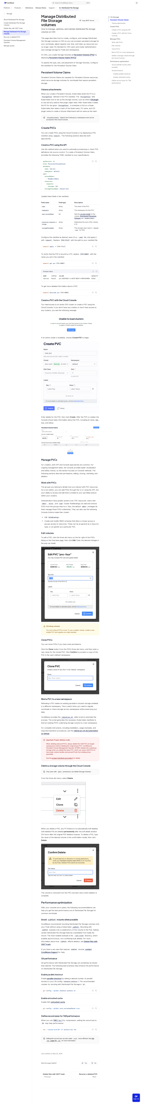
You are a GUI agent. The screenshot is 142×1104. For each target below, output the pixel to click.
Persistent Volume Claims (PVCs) (62, 58)
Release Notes (41, 8)
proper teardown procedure (62, 758)
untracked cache (58, 1002)
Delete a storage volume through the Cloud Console (123, 57)
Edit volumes (116, 45)
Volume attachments (118, 23)
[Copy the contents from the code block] (96, 161)
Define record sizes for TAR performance (121, 82)
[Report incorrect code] (92, 161)
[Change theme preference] (136, 2)
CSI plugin (94, 100)
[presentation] (70, 277)
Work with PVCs (117, 42)
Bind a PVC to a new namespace (123, 52)
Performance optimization (119, 61)
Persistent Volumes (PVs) (84, 55)
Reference (29, 8)
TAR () (57, 1020)
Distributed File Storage (70, 8)
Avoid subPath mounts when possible (121, 66)
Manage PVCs (115, 39)
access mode (85, 214)
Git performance (117, 70)
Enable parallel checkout (121, 74)
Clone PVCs (116, 49)
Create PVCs (114, 26)
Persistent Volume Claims (119, 20)
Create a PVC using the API (121, 30)
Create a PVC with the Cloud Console (122, 34)
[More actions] (97, 20)
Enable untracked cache (121, 77)
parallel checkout (54, 978)
